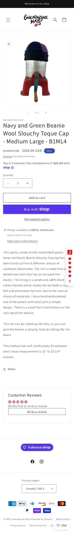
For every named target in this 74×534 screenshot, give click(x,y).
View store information (22, 241)
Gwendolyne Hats (21, 519)
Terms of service (38, 525)
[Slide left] (27, 112)
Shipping (7, 156)
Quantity (8, 175)
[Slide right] (46, 112)
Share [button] (11, 369)
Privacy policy (17, 525)
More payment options (37, 218)
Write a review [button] (37, 411)
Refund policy (63, 519)
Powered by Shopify (41, 519)
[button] (8, 19)
